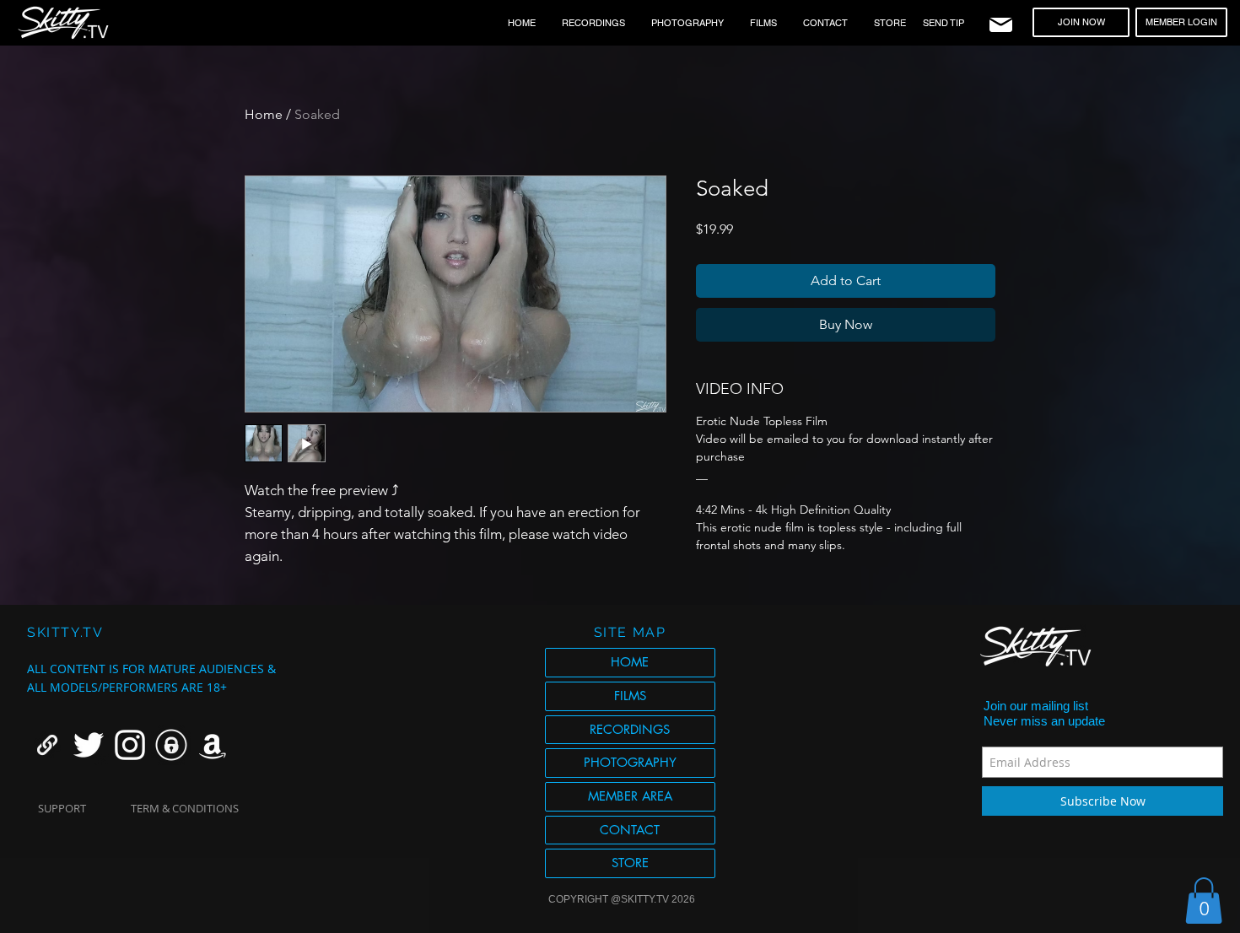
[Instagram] (130, 745)
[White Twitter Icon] (88, 745)
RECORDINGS (630, 729)
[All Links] (47, 745)
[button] (1203, 900)
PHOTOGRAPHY (630, 762)
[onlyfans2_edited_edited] (171, 745)
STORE (630, 863)
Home (264, 114)
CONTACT (630, 830)
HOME (630, 662)
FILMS (630, 696)
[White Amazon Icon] (212, 745)
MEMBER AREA (630, 796)
